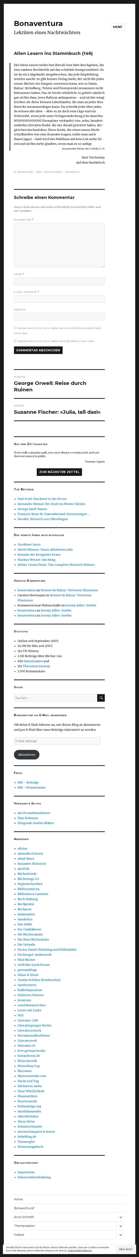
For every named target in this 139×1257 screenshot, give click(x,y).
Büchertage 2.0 (28, 879)
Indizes (19, 1234)
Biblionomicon (28, 889)
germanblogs (27, 970)
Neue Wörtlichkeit (31, 1091)
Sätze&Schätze (28, 1116)
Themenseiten (24, 1226)
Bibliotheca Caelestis (33, 894)
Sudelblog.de (27, 1136)
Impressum (26, 1172)
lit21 (21, 1015)
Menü (117, 27)
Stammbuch (72, 171)
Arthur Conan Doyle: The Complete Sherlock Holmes (56, 564)
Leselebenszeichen (31, 1005)
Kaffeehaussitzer (30, 990)
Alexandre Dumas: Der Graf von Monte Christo (51, 504)
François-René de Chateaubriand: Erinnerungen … (54, 514)
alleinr (23, 848)
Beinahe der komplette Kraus (39, 554)
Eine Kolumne (28, 818)
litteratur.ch (26, 1045)
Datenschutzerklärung (34, 1177)
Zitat (38, 171)
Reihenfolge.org (29, 1106)
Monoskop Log (29, 1066)
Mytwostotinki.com (32, 1076)
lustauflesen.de (29, 1056)
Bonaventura (38, 23)
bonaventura (27, 590)
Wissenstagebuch (30, 1147)
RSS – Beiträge (28, 782)
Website (20, 309)
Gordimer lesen (29, 544)
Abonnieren (26, 754)
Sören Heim (26, 1121)
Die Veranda (26, 944)
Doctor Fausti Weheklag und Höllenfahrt (47, 949)
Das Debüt (25, 924)
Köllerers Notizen (31, 995)
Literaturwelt (27, 1040)
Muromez (25, 1071)
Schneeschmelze (30, 1126)
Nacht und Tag (28, 1081)
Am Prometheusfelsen (34, 813)
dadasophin (26, 914)
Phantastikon (27, 1096)
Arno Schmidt (24, 1217)
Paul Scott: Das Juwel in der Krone (42, 499)
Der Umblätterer (29, 929)
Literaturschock (29, 1030)
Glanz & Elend (28, 975)
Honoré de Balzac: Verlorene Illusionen (69, 590)
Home (18, 1199)
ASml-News (26, 858)
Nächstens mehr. (30, 1086)
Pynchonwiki (27, 1101)
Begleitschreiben (30, 884)
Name (19, 274)
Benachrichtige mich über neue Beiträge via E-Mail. (56, 341)
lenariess (24, 1000)
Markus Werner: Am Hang (36, 559)
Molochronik (27, 1061)
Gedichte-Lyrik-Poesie (34, 965)
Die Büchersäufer (30, 934)
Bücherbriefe (27, 874)
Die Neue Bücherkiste (33, 939)
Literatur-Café (28, 1020)
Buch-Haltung (28, 899)
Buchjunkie (26, 904)
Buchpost (24, 909)
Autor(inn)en (33, 661)
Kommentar (24, 219)
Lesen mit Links (29, 1010)
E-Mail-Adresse (26, 292)
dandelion (25, 919)
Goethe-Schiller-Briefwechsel (39, 980)
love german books (31, 1050)
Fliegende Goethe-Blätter (36, 823)
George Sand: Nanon (32, 509)
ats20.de (24, 868)
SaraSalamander (29, 1111)
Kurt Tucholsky (53, 171)
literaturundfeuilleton (34, 1035)
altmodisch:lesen (30, 853)
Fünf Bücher (26, 959)
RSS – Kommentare (32, 787)
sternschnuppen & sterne (36, 1131)
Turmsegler (26, 1141)
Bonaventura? (24, 1208)
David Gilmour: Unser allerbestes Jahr (45, 549)
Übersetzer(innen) (36, 666)
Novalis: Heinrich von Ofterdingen (43, 519)
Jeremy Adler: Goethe (81, 605)
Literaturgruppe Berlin (34, 1025)
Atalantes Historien (32, 863)
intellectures (27, 985)
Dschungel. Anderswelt (35, 954)
